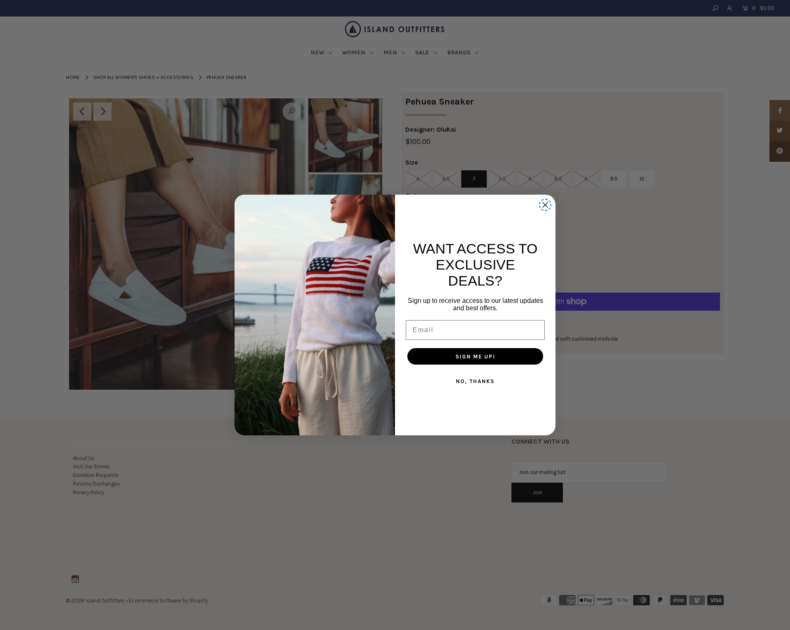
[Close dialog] (545, 205)
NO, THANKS (475, 381)
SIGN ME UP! (475, 356)
